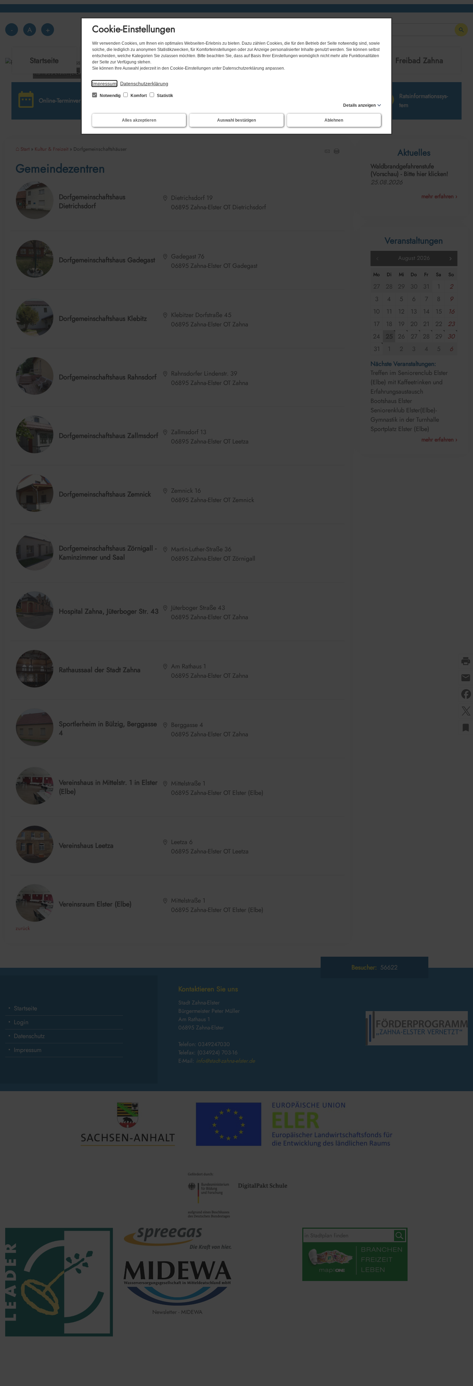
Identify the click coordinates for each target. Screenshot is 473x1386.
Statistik (164, 95)
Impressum (104, 83)
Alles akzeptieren (139, 120)
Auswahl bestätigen (236, 120)
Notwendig (110, 95)
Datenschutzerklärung (144, 83)
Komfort (139, 95)
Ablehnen (333, 120)
